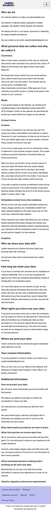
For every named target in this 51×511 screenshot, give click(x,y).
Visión (32, 495)
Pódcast (26, 489)
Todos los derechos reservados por (22, 506)
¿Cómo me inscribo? (11, 489)
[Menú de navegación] (46, 4)
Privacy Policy (8, 500)
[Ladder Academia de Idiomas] (9, 4)
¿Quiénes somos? (10, 495)
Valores (23, 495)
